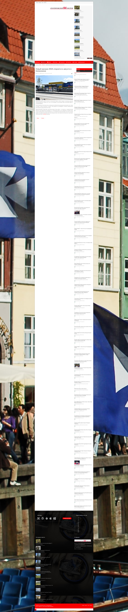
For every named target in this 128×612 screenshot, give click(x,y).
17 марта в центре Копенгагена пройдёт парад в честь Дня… (82, 479)
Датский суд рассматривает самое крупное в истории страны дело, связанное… (82, 208)
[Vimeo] (78, 530)
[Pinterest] (78, 524)
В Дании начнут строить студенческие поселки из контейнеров (82, 320)
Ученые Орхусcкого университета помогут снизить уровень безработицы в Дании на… (82, 458)
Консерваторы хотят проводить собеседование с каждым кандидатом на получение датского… (82, 416)
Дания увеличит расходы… (78, 50)
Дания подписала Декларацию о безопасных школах (83, 499)
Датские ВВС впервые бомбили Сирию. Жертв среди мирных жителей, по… (83, 402)
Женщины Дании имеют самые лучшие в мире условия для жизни (82, 306)
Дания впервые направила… (79, 16)
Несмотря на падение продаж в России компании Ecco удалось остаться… (82, 250)
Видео (40, 2)
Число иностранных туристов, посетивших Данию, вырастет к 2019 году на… (82, 201)
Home (40, 64)
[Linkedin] (78, 523)
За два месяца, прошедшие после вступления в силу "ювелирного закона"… (82, 271)
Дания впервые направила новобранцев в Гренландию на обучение (43, 551)
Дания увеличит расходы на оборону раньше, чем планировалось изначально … (44, 586)
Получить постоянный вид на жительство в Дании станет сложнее (82, 115)
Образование (82, 62)
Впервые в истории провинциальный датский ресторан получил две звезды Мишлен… (82, 472)
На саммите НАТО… (77, 56)
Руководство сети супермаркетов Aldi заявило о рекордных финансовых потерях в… (82, 278)
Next (91, 58)
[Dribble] (78, 527)
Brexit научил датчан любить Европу (80, 388)
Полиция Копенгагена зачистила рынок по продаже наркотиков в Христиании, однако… (83, 236)
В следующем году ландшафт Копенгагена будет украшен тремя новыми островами (82, 257)
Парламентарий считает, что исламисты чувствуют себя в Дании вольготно (83, 215)
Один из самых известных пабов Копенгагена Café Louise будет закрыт (83, 437)
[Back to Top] (35, 609)
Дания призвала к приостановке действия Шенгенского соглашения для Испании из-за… (44, 572)
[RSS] (78, 517)
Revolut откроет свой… (78, 30)
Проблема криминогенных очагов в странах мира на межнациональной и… (82, 368)
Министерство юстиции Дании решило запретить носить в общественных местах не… (82, 94)
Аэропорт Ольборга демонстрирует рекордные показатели (82, 423)
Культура (55, 62)
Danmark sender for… (78, 10)
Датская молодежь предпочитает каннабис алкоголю (83, 326)
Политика (82, 58)
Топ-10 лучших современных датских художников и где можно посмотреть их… (83, 138)
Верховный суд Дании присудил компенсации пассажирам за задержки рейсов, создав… (82, 354)
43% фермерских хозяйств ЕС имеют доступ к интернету (43, 579)
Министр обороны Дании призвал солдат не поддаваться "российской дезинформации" (81, 80)
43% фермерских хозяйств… (79, 43)
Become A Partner (67, 518)
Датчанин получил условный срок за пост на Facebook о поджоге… (82, 382)
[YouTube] (78, 522)
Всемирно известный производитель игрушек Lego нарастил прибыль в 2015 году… (82, 340)
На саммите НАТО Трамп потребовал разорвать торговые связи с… (44, 593)
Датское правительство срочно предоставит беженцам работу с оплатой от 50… (81, 124)
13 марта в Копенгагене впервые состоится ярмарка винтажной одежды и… (81, 180)
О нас (42, 2)
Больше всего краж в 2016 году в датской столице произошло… (82, 444)
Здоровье (83, 102)
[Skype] (78, 529)
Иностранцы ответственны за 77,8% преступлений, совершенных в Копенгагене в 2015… (83, 361)
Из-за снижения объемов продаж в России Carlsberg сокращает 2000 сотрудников (81, 292)
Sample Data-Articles (84, 88)
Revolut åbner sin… (77, 23)
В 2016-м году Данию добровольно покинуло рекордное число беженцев (82, 173)
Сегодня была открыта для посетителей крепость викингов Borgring (82, 375)
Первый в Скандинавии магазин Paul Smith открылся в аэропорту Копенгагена (83, 493)
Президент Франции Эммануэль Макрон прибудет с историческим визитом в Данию (83, 108)
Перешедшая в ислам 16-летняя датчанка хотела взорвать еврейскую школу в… (82, 187)
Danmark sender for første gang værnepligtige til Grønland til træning (44, 544)
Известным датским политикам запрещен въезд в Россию (82, 333)
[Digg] (78, 528)
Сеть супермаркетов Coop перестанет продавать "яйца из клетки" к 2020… (82, 145)
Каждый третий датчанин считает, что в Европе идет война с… (83, 243)
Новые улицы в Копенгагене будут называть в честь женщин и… (83, 152)
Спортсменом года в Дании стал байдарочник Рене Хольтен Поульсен (83, 299)
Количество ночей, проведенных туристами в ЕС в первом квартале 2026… (44, 600)
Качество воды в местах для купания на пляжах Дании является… (82, 131)
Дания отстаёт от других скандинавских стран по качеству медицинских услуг (82, 101)
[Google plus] (78, 521)
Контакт (45, 2)
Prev (89, 58)
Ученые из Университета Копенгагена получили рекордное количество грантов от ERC (82, 166)
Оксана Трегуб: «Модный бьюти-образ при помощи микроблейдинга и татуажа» (83, 465)
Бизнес (82, 31)
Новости (82, 11)
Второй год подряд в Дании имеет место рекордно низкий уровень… (83, 430)
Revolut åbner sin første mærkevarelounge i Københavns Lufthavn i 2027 (43, 558)
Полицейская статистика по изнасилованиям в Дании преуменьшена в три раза (82, 313)
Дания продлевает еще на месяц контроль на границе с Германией (82, 264)
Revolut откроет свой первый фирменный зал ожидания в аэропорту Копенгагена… (43, 565)
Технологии (62, 62)
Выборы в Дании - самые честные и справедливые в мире (83, 229)
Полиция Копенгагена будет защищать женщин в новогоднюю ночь (82, 451)
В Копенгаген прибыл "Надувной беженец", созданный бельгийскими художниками (81, 87)
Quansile (44, 114)
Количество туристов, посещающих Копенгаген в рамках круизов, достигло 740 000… (82, 395)
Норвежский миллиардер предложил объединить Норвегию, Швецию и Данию (82, 285)
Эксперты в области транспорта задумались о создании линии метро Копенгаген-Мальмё (82, 222)
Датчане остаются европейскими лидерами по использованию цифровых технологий (82, 159)
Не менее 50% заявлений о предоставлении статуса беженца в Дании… (82, 486)
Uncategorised (84, 74)
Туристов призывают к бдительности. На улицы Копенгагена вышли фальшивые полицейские (82, 194)
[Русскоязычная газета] (61, 7)
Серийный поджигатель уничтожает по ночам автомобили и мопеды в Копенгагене (82, 409)
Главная (37, 2)
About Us (75, 117)
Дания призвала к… (77, 36)
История (75, 62)
